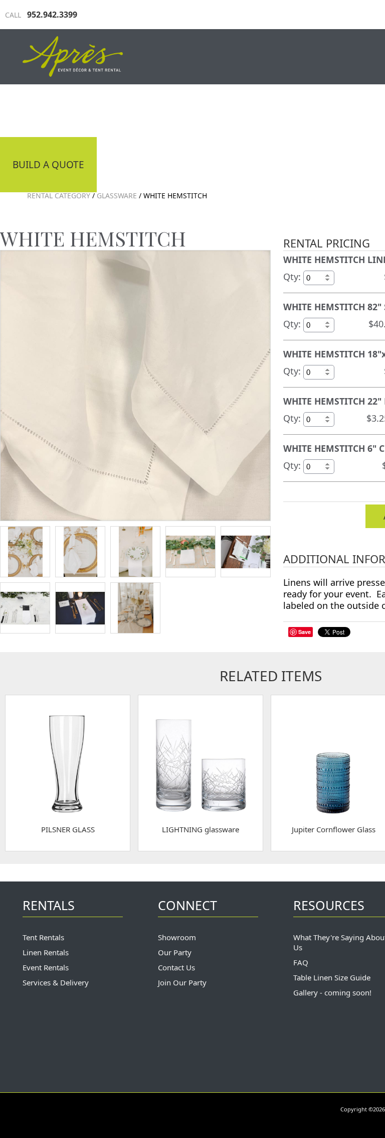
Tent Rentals (43, 937)
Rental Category (58, 195)
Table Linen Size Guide (331, 977)
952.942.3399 (41, 14)
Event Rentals (46, 967)
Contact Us (176, 967)
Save (304, 632)
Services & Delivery (56, 982)
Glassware (117, 195)
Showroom (177, 937)
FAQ (300, 962)
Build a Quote (48, 164)
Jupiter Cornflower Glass (333, 829)
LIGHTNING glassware (200, 829)
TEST (25, 552)
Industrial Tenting (61, 109)
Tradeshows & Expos (188, 109)
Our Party (174, 952)
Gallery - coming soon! (332, 992)
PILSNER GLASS (68, 829)
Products (291, 109)
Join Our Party (182, 982)
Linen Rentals (46, 952)
